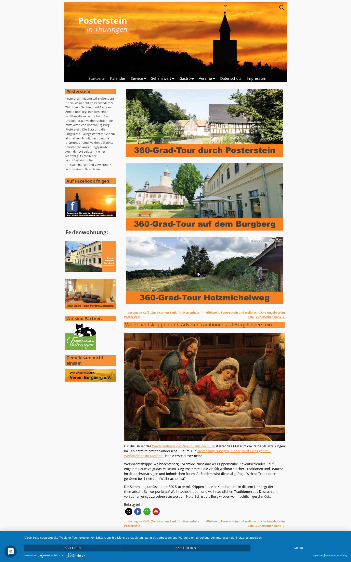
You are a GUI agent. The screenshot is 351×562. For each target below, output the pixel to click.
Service (137, 78)
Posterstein (102, 20)
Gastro (185, 78)
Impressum (256, 78)
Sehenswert (161, 78)
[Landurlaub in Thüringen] (80, 349)
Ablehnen (73, 548)
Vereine (205, 78)
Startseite (97, 78)
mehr (298, 548)
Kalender (117, 78)
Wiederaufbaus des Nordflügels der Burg (183, 446)
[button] (128, 511)
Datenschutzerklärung (336, 555)
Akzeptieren (186, 548)
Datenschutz (230, 78)
